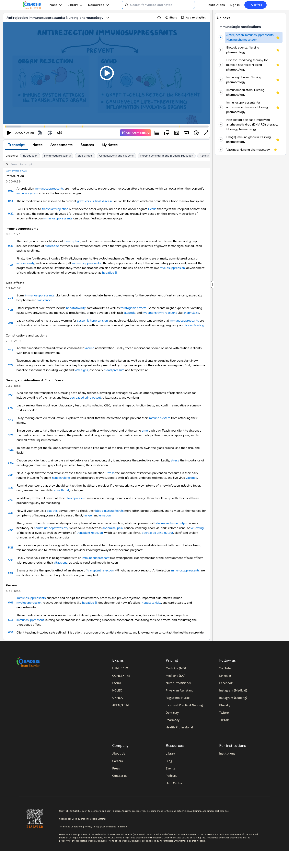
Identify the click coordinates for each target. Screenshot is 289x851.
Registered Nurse (178, 698)
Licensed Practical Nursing (184, 705)
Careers (117, 761)
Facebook (226, 683)
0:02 (10, 191)
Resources (96, 5)
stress (175, 460)
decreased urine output (85, 397)
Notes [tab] (37, 144)
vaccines (191, 478)
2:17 (10, 350)
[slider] (76, 133)
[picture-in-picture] (167, 133)
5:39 (10, 560)
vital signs (81, 370)
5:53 (10, 573)
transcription (72, 241)
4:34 (10, 500)
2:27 (10, 365)
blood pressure (114, 370)
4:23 (10, 488)
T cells (152, 209)
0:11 (10, 201)
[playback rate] (196, 133)
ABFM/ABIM (120, 705)
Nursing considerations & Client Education (166, 156)
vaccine (89, 348)
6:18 (10, 620)
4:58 (10, 530)
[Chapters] (157, 133)
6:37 (10, 632)
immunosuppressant (96, 558)
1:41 (10, 310)
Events (170, 768)
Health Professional (179, 727)
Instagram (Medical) (233, 690)
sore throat (61, 490)
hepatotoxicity (76, 308)
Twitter (224, 712)
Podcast (171, 776)
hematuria (40, 528)
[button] (106, 73)
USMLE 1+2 (120, 668)
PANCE (117, 683)
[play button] (9, 133)
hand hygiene (61, 478)
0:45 (10, 246)
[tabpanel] (106, 395)
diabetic (52, 511)
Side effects (85, 156)
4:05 (10, 475)
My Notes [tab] (110, 144)
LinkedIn (225, 676)
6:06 (10, 602)
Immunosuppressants (57, 156)
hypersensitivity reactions (160, 313)
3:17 (10, 420)
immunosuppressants (49, 188)
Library (73, 5)
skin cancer (44, 300)
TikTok (224, 720)
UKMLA (117, 698)
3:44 (10, 450)
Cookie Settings (98, 818)
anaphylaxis (191, 313)
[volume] (59, 133)
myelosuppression (172, 268)
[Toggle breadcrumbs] (108, 17)
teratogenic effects (133, 308)
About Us (118, 753)
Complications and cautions (116, 156)
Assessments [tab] (61, 144)
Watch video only (15, 170)
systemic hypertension (92, 320)
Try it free (255, 5)
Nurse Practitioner (178, 683)
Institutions (216, 5)
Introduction (30, 156)
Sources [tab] (87, 144)
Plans (53, 5)
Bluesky (224, 705)
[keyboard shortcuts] (186, 133)
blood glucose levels (109, 511)
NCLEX (117, 690)
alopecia (129, 313)
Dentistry (172, 712)
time (145, 430)
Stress (110, 473)
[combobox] (158, 4)
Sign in (235, 5)
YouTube (225, 668)
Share (173, 17)
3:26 (10, 435)
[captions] (176, 133)
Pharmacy (172, 720)
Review (204, 156)
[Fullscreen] (206, 133)
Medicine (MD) (176, 668)
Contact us (119, 776)
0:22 (10, 214)
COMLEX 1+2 (121, 676)
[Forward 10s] (50, 133)
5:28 (10, 547)
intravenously (25, 263)
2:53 (10, 395)
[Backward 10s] (40, 133)
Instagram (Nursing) (233, 698)
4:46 (10, 513)
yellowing (197, 528)
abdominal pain (112, 528)
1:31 (10, 298)
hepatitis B (109, 273)
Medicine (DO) (176, 676)
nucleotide (52, 246)
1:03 (10, 265)
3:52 (10, 463)
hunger (88, 515)
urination (105, 515)
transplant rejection (55, 209)
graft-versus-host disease (95, 201)
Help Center (174, 783)
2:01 (10, 323)
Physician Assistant (179, 690)
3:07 (10, 408)
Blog (169, 761)
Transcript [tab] (16, 144)
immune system (27, 193)
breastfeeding (194, 325)
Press (116, 768)
